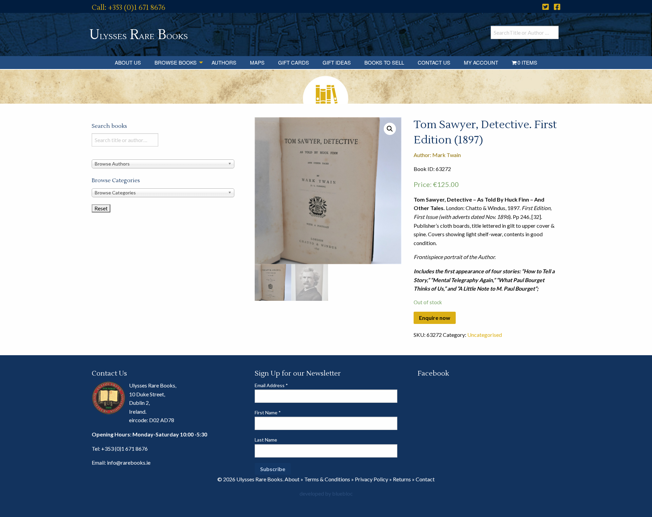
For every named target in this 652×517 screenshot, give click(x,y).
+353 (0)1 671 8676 (124, 448)
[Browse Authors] (163, 163)
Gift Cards (293, 62)
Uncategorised (484, 334)
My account (481, 62)
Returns (402, 479)
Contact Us (434, 62)
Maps (257, 62)
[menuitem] (128, 62)
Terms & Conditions (327, 479)
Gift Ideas (337, 62)
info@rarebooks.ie (128, 462)
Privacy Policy (371, 479)
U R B (138, 35)
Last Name (266, 440)
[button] (390, 129)
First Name (268, 412)
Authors (224, 62)
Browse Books (176, 62)
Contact (425, 479)
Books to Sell (384, 62)
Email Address (271, 385)
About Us (128, 62)
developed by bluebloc (326, 493)
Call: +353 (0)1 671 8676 (128, 7)
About (292, 479)
